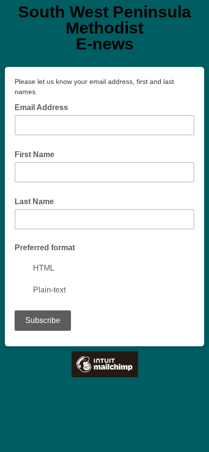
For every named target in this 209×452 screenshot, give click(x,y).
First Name (37, 153)
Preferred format (45, 247)
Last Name (37, 200)
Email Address (44, 106)
